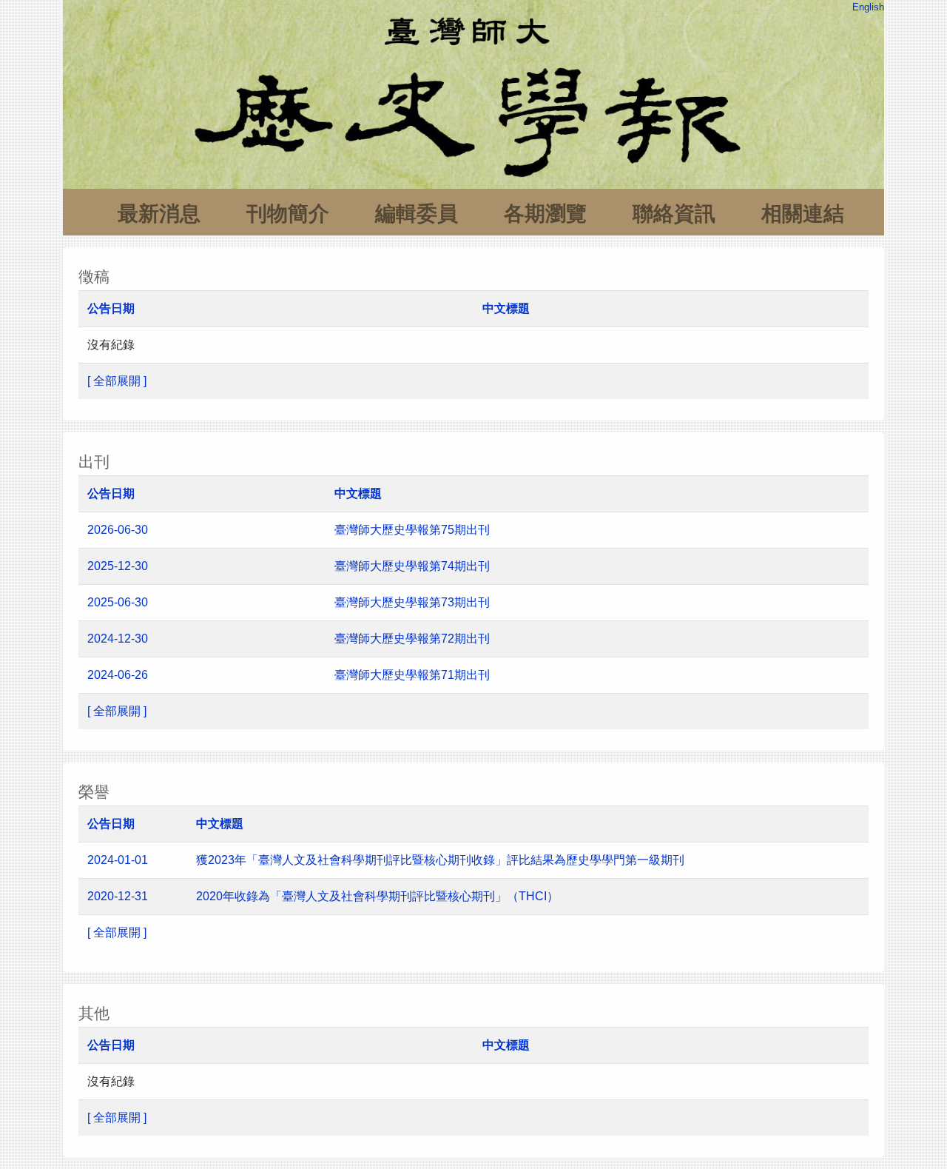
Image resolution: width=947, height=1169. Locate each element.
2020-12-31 (117, 896)
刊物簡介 (287, 213)
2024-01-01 (117, 860)
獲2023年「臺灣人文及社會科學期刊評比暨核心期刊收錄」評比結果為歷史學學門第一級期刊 (440, 860)
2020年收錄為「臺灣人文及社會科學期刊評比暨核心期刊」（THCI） (377, 896)
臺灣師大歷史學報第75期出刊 (412, 529)
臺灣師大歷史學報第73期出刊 (413, 602)
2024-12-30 (117, 638)
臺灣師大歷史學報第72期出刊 (413, 638)
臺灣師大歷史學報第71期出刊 (413, 675)
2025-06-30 (117, 602)
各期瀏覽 (545, 213)
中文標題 (506, 308)
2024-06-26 (117, 675)
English (868, 7)
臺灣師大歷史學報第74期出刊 (412, 566)
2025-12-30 (117, 566)
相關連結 (802, 213)
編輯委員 (416, 213)
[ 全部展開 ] (116, 381)
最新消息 (159, 213)
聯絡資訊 (674, 213)
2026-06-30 (117, 529)
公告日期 (111, 308)
